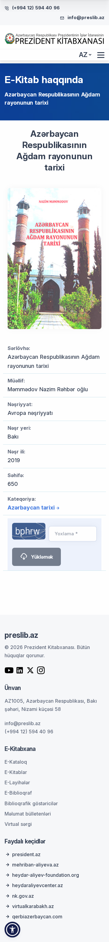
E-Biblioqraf (18, 793)
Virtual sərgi (18, 824)
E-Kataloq (16, 762)
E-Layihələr (17, 782)
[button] (12, 929)
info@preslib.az (86, 17)
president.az (26, 854)
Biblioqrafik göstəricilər (31, 803)
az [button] (83, 55)
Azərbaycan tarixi (31, 507)
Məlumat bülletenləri (28, 814)
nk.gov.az (23, 896)
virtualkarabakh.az (33, 906)
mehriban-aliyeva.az (35, 865)
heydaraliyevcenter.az (37, 885)
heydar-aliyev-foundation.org (45, 875)
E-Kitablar (16, 772)
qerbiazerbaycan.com (37, 916)
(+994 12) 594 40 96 (36, 8)
